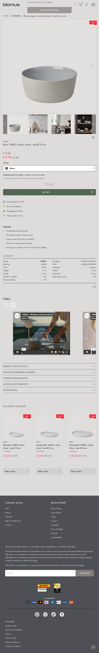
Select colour (10, 471)
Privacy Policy (10, 638)
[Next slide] (94, 124)
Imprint (8, 633)
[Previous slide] (5, 124)
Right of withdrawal (13, 520)
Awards (54, 533)
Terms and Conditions (14, 629)
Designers (55, 525)
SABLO (5, 141)
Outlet (53, 516)
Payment (8, 516)
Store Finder (56, 512)
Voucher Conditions (13, 646)
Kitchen (16, 16)
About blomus (56, 508)
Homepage (9, 621)
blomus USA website (49, 10)
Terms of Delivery (12, 642)
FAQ (7, 508)
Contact (8, 525)
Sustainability (56, 537)
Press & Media (57, 529)
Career (54, 520)
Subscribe (85, 573)
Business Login (11, 625)
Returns (8, 512)
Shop (5, 16)
